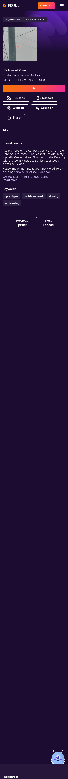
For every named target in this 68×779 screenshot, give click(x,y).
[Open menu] (61, 5)
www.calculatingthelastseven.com (25, 176)
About (8, 130)
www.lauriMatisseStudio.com (33, 172)
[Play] (34, 88)
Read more (10, 180)
